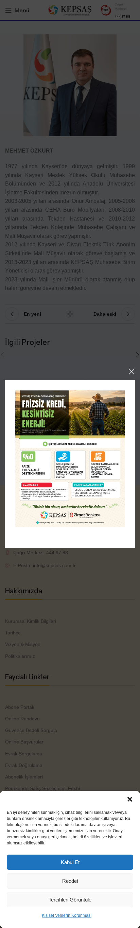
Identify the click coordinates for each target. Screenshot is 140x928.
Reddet (70, 881)
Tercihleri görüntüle (70, 900)
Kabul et (70, 862)
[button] (129, 799)
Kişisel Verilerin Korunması (66, 915)
